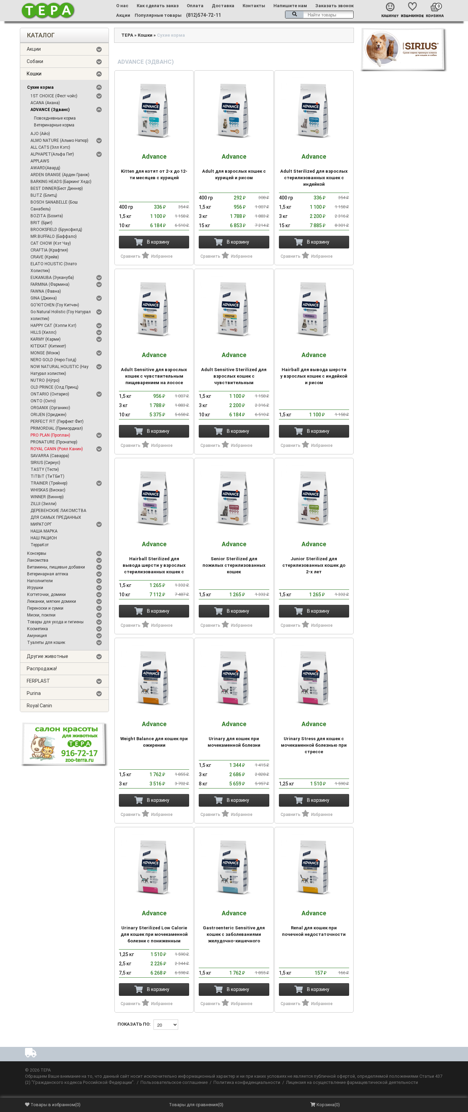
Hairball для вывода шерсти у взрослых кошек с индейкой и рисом (313, 368)
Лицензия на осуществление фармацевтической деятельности (352, 1082)
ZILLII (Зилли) (43, 503)
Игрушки (35, 587)
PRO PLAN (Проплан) (50, 435)
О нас (122, 5)
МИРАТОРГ (41, 524)
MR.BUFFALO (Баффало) (53, 236)
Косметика (37, 628)
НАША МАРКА (44, 531)
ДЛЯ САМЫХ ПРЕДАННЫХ (55, 517)
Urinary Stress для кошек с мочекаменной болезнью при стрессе (314, 737)
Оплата (195, 5)
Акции (123, 15)
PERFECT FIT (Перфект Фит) (57, 421)
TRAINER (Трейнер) (48, 483)
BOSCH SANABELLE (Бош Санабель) (54, 205)
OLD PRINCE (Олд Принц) (54, 387)
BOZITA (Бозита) (46, 215)
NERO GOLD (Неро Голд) (53, 359)
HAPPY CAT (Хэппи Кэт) (53, 325)
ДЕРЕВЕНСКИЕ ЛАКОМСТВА (58, 510)
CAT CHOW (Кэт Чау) (50, 243)
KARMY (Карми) (45, 339)
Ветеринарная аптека (47, 574)
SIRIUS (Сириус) (45, 462)
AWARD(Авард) (45, 168)
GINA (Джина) (43, 298)
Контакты (254, 5)
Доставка (223, 5)
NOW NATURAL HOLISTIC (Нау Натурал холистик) (59, 370)
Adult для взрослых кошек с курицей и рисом (234, 166)
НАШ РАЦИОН (43, 538)
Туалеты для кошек (46, 642)
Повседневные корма (55, 118)
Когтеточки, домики (46, 594)
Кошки (34, 73)
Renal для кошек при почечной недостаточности (314, 923)
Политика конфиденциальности (246, 1082)
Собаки (35, 61)
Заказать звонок (334, 5)
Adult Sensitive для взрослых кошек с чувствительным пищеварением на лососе (154, 368)
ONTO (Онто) (43, 401)
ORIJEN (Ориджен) (48, 414)
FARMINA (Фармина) (50, 284)
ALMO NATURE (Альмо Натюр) (59, 140)
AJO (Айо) (40, 133)
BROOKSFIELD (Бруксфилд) (56, 229)
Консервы (36, 553)
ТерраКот (39, 544)
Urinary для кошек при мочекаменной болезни (234, 734)
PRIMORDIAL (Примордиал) (56, 428)
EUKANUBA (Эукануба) (52, 277)
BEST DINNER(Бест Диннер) (56, 188)
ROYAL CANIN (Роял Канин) (56, 449)
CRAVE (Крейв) (44, 257)
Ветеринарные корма (54, 125)
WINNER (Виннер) (47, 496)
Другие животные (47, 656)
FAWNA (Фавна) (45, 291)
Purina (34, 693)
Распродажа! (42, 668)
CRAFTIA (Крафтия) (49, 250)
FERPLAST (38, 681)
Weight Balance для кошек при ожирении (154, 734)
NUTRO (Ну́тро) (45, 380)
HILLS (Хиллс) (43, 332)
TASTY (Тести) (44, 469)
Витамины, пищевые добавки (56, 567)
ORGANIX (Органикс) (50, 407)
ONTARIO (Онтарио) (49, 394)
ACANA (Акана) (45, 102)
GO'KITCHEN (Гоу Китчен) (54, 305)
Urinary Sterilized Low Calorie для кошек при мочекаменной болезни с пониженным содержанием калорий (154, 930)
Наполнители (40, 580)
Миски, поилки (41, 615)
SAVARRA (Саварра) (49, 455)
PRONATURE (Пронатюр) (53, 442)
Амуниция (37, 635)
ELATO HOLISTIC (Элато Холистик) (53, 267)
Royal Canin (39, 705)
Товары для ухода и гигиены (55, 622)
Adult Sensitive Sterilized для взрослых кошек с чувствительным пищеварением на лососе (234, 372)
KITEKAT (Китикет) (48, 346)
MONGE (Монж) (45, 353)
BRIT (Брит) (41, 222)
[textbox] (319, 14)
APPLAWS (39, 161)
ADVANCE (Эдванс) (50, 109)
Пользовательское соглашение (174, 1082)
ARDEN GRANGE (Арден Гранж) (59, 174)
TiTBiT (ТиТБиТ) (47, 476)
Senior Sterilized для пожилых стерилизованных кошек (234, 557)
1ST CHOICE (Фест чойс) (53, 96)
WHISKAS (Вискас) (47, 490)
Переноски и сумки (45, 608)
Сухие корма (40, 87)
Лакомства (37, 560)
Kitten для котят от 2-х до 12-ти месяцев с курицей (154, 166)
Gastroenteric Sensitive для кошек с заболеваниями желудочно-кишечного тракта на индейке (234, 930)
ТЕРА (127, 35)
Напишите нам (290, 5)
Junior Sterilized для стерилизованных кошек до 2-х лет (313, 557)
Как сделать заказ (157, 5)
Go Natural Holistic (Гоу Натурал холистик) (60, 315)
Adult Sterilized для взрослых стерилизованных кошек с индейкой (314, 170)
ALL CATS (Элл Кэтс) (50, 147)
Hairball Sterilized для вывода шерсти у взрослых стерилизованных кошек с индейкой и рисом (154, 561)
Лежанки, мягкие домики (51, 601)
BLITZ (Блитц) (43, 195)
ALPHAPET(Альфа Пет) (52, 154)
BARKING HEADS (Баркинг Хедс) (60, 181)
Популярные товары (158, 15)
